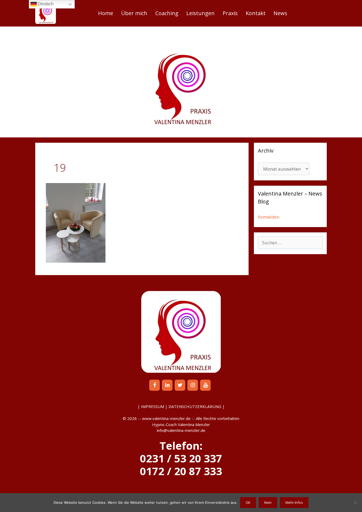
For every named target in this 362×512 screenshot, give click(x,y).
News (280, 13)
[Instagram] (192, 385)
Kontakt (256, 13)
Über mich (134, 13)
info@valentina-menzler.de (181, 430)
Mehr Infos (294, 502)
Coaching (166, 13)
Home (105, 13)
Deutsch (45, 4)
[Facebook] (154, 385)
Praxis (230, 13)
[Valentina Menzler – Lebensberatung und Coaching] (46, 13)
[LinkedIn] (167, 385)
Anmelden (268, 217)
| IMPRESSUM (151, 406)
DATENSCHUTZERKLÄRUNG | (197, 406)
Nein (268, 502)
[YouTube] (205, 385)
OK (248, 502)
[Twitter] (180, 385)
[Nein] (355, 502)
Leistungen (200, 13)
